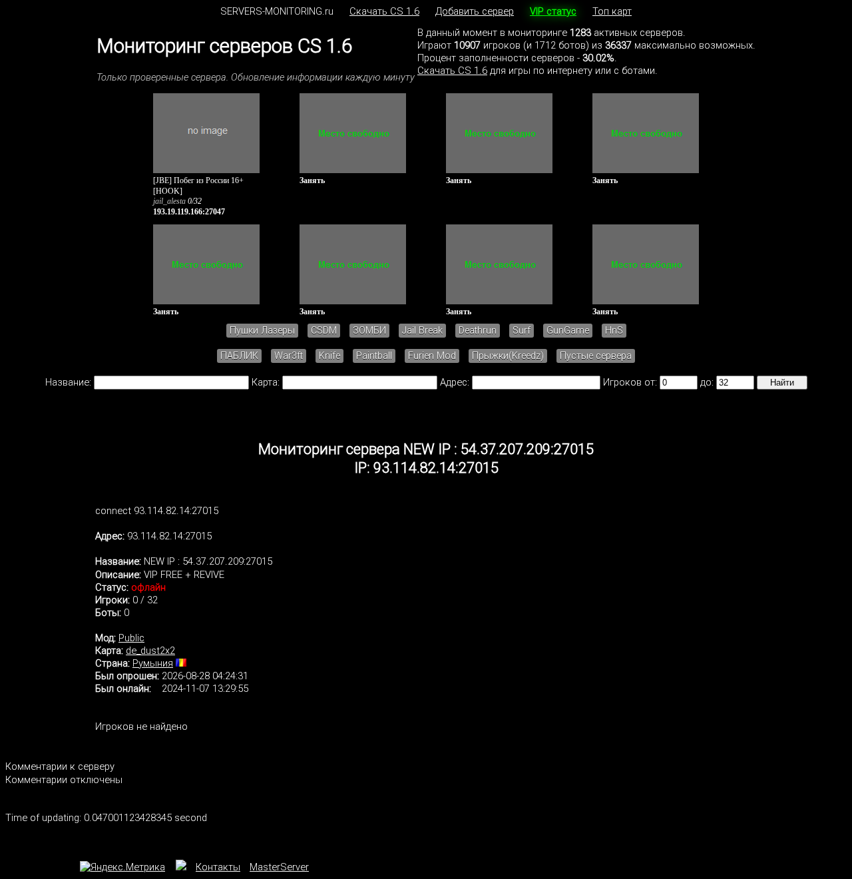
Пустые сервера (596, 356)
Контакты (218, 867)
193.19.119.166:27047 (189, 211)
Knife (329, 356)
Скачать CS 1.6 (384, 11)
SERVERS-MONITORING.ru (276, 11)
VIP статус (553, 11)
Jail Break (422, 330)
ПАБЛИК (239, 356)
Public (131, 638)
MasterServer (279, 867)
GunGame (567, 330)
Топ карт (612, 11)
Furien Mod (432, 356)
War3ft (288, 356)
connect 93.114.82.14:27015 (156, 511)
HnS (614, 330)
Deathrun (478, 330)
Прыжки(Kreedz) (508, 356)
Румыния (152, 663)
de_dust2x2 (150, 651)
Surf (522, 330)
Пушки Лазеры (262, 330)
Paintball (374, 356)
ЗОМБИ (369, 330)
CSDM (324, 330)
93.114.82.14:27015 (169, 536)
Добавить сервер (474, 11)
